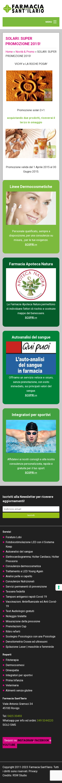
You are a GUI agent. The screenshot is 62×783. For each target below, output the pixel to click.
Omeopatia (12, 670)
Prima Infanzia (14, 680)
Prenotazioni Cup (16, 626)
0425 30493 (14, 716)
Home (9, 51)
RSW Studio (20, 775)
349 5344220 (45, 720)
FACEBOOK (42, 740)
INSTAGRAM (25, 740)
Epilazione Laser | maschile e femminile (30, 646)
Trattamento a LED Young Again (24, 571)
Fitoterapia (12, 660)
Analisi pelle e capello (19, 576)
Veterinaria (12, 685)
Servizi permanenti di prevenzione (26, 586)
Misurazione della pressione (23, 621)
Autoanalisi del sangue (19, 551)
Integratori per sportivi (19, 675)
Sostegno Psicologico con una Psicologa (30, 636)
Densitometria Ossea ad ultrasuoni (26, 641)
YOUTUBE (9, 744)
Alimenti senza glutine (19, 690)
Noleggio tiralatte (16, 616)
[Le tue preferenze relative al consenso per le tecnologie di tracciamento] (58, 587)
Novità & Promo (25, 51)
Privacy (33, 771)
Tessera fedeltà (15, 591)
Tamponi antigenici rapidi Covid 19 (26, 596)
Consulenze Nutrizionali (20, 581)
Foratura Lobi (14, 537)
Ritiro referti (13, 631)
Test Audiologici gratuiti (20, 611)
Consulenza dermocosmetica (23, 566)
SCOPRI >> (31, 244)
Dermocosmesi (15, 665)
